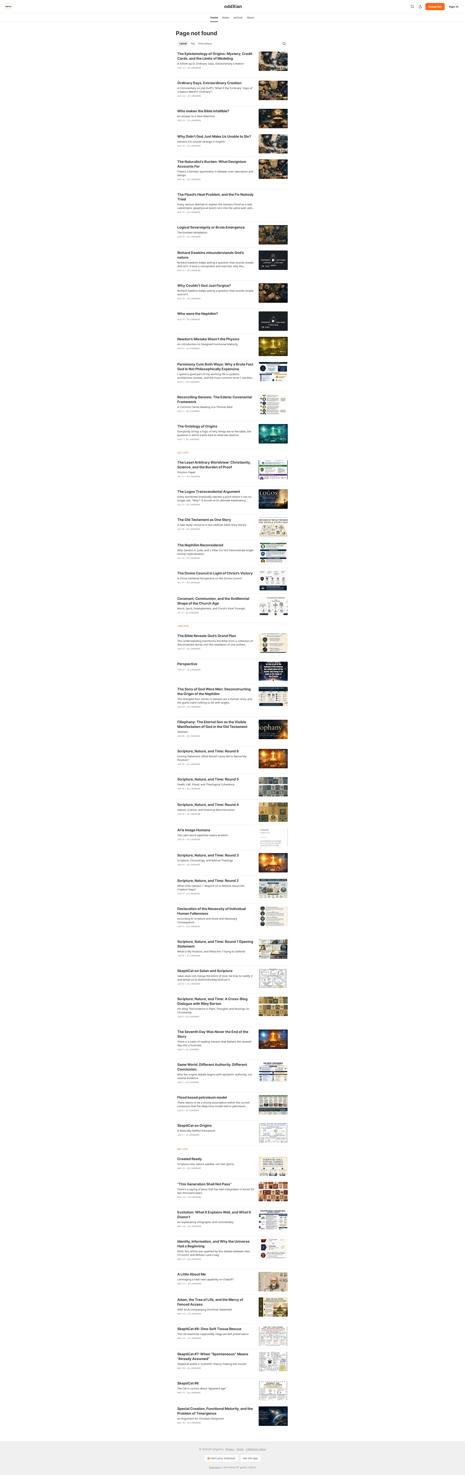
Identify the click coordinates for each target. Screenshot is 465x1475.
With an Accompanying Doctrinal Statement (204, 1309)
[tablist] (195, 43)
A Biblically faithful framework (196, 1130)
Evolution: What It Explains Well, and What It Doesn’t (214, 1214)
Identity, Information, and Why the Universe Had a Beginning (213, 1243)
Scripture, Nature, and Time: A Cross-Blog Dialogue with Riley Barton (212, 1001)
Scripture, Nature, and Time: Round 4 (208, 805)
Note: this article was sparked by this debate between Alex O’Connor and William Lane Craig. (213, 1253)
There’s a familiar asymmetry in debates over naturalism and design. (215, 173)
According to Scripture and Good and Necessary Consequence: (207, 920)
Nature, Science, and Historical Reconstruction (206, 810)
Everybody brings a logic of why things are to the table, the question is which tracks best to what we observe (214, 433)
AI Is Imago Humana (193, 830)
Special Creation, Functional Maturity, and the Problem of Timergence (215, 1411)
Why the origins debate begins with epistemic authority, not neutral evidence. (214, 1076)
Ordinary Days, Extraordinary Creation (209, 83)
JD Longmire (194, 68)
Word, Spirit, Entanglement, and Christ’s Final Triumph (211, 608)
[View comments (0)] (203, 100)
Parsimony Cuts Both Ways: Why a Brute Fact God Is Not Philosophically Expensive (215, 366)
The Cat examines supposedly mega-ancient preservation (213, 1334)
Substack (214, 1467)
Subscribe (435, 6)
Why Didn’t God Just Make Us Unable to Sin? (214, 136)
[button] (214, 17)
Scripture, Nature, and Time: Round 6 (208, 751)
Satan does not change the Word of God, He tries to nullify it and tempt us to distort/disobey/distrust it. (214, 977)
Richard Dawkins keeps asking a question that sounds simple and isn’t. (215, 292)
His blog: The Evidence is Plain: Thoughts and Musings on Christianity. (213, 1010)
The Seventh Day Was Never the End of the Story (212, 1034)
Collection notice (256, 1449)
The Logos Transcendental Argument (208, 492)
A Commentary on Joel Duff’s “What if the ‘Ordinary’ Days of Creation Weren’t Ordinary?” (214, 89)
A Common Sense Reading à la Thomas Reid (204, 407)
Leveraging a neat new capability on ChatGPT (205, 1279)
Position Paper (186, 472)
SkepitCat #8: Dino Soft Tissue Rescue (209, 1329)
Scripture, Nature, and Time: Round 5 (208, 779)
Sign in (453, 6)
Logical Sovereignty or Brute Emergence (211, 227)
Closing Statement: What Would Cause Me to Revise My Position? (211, 758)
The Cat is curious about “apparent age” (201, 1388)
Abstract (182, 732)
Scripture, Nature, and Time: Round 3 (208, 855)
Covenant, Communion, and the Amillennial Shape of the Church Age (213, 601)
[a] (273, 260)
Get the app (250, 1458)
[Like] (179, 100)
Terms (240, 1449)
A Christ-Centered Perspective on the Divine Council (209, 578)
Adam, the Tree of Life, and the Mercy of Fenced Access (210, 1302)
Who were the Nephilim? (197, 314)
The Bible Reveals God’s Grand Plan (206, 636)
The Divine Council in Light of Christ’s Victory (215, 573)
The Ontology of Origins (197, 426)
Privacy (230, 1449)
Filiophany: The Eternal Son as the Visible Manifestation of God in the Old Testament (212, 724)
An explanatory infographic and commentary (205, 1222)
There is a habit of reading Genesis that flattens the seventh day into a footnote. (214, 1043)
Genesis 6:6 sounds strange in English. (201, 141)
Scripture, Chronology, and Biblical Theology (205, 860)
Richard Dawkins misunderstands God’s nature (210, 255)
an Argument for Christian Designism (200, 1418)
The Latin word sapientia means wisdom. (203, 835)
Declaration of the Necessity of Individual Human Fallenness (211, 911)
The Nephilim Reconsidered (200, 545)
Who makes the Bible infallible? (203, 111)
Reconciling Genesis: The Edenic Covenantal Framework (214, 399)
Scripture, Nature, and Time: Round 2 (208, 881)
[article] (232, 63)
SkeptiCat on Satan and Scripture (204, 971)
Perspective (187, 664)
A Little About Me (191, 1274)
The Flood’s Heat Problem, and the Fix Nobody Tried (215, 196)
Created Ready (189, 1159)
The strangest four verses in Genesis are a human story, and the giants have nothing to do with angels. (214, 700)
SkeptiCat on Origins (194, 1125)
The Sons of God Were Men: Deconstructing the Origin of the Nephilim (214, 691)
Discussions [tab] (205, 43)
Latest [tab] (183, 43)
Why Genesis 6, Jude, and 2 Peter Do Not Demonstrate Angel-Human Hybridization (215, 552)
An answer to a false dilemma (195, 116)
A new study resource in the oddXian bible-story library (211, 525)
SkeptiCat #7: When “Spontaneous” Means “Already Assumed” (212, 1356)
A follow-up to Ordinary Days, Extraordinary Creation (210, 63)
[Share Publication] (420, 6)
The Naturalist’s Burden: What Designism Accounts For (211, 164)
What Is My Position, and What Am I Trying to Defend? (211, 951)
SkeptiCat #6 (188, 1383)
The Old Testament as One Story (204, 520)
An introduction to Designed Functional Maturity (207, 344)
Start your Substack (223, 1458)
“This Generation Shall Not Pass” (204, 1184)
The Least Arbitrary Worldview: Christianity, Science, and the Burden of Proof (214, 464)
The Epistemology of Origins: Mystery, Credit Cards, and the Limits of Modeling (214, 56)
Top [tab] (193, 43)
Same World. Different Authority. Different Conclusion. (212, 1067)
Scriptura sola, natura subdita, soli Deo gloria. (205, 1164)
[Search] (412, 6)
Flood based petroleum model (202, 1097)
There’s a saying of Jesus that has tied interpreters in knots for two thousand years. (215, 1191)
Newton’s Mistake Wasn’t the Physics (208, 339)
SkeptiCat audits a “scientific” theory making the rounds (211, 1364)
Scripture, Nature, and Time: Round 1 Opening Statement (215, 944)
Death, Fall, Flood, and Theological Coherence (205, 784)
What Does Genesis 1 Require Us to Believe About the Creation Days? (210, 887)
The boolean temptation (192, 232)
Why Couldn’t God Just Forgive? (204, 286)
